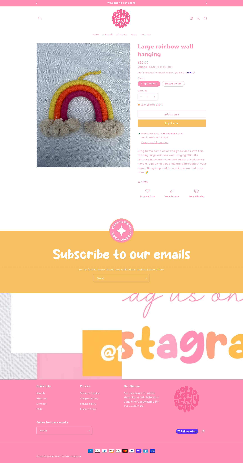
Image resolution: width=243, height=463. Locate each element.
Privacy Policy (88, 408)
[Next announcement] (206, 3)
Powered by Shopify (71, 456)
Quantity (142, 90)
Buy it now (171, 123)
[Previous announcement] (37, 3)
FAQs (39, 408)
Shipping (142, 67)
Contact (41, 403)
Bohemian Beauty (53, 456)
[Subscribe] (145, 278)
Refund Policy (88, 403)
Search (40, 393)
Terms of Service (90, 393)
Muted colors (173, 83)
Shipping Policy (89, 398)
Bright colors (149, 83)
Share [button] (144, 181)
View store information (154, 142)
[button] (39, 18)
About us (41, 398)
